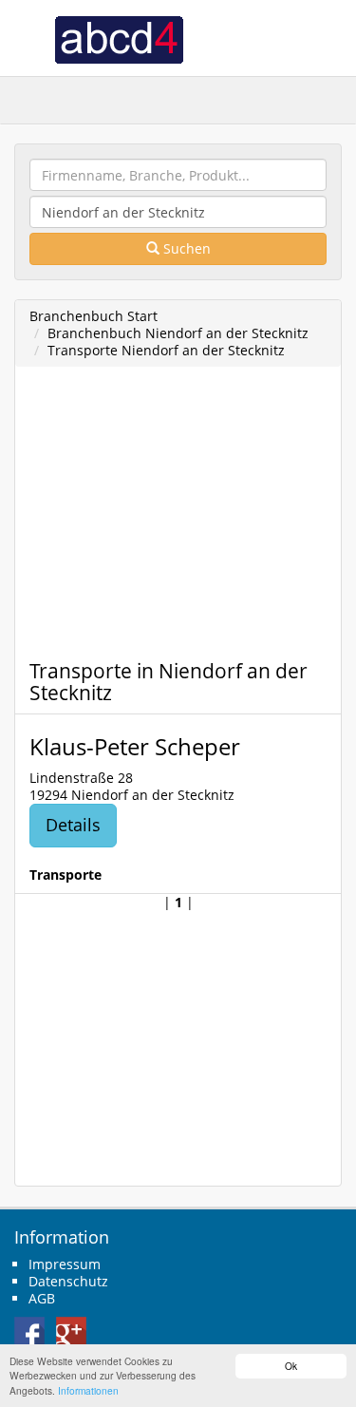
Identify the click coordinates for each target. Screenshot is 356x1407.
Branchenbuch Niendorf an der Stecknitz (178, 333)
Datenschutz (68, 1281)
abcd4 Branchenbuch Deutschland (118, 38)
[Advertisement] (148, 518)
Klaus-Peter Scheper (134, 746)
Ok (291, 1366)
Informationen (88, 1390)
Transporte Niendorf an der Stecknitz (166, 350)
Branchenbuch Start (93, 316)
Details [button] (73, 824)
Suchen (185, 248)
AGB (41, 1298)
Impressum (64, 1264)
